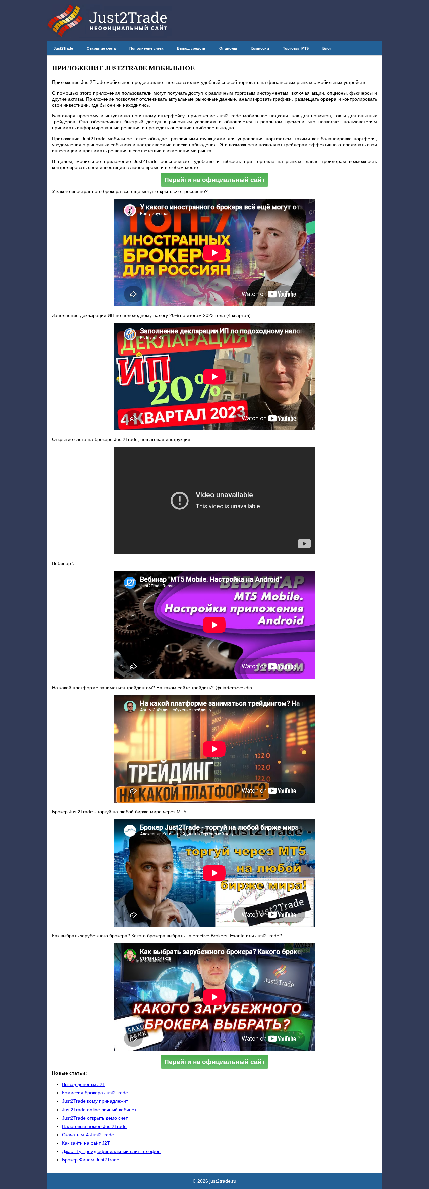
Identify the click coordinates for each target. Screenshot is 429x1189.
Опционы (228, 48)
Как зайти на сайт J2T (86, 1143)
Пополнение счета (146, 48)
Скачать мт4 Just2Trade (88, 1134)
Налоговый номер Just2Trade (94, 1126)
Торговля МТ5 (296, 48)
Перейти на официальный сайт (214, 179)
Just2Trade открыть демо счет (95, 1118)
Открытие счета (101, 48)
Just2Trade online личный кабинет (99, 1109)
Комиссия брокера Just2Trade (95, 1092)
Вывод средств (191, 48)
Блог (326, 48)
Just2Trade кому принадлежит (95, 1101)
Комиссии (260, 48)
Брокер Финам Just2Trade (90, 1160)
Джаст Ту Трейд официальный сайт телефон (111, 1151)
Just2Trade (63, 48)
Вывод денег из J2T (83, 1084)
